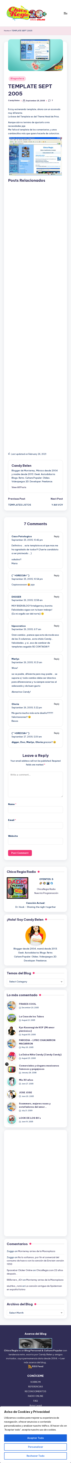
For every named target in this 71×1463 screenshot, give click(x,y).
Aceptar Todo (35, 1438)
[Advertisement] (35, 315)
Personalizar (35, 1446)
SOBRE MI (35, 1381)
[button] (19, 487)
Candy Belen (21, 466)
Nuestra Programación (46, 893)
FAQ (35, 1400)
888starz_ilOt (14, 1279)
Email (12, 820)
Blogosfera (17, 78)
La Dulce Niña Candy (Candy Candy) (40, 1054)
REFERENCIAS (35, 1386)
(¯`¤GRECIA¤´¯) (20, 575)
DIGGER (16, 596)
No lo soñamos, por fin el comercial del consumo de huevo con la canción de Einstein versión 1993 (35, 1261)
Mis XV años (26, 1079)
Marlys (15, 658)
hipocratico (19, 625)
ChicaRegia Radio (46, 889)
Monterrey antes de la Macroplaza (36, 1251)
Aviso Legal (35, 1405)
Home (7, 30)
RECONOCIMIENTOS (35, 1391)
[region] (35, 1434)
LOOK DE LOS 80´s (30, 1117)
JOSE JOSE (25, 1092)
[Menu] (65, 13)
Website (13, 835)
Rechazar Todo (35, 1455)
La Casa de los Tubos (31, 1016)
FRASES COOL (27, 1003)
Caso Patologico (22, 536)
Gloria (15, 704)
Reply (56, 536)
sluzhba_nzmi (14, 1285)
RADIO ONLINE (35, 1395)
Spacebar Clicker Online (20, 1270)
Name (12, 804)
